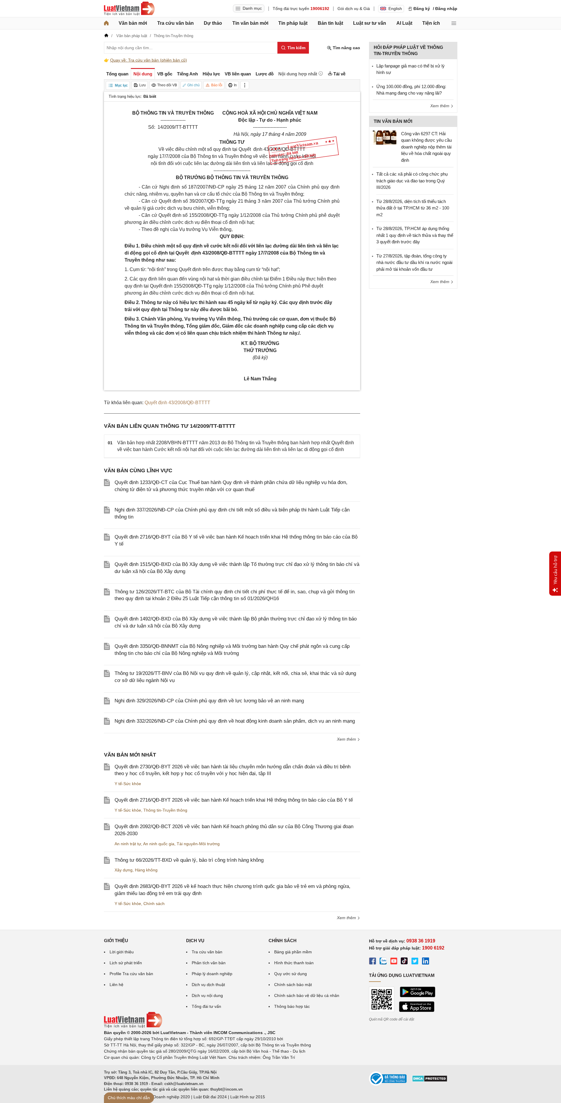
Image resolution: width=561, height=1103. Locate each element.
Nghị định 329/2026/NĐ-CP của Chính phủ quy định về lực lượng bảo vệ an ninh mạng (209, 701)
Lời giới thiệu (122, 952)
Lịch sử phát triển (126, 962)
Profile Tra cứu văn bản (131, 973)
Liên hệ (116, 984)
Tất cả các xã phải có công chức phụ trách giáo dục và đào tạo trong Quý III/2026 (412, 180)
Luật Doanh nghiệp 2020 (167, 1096)
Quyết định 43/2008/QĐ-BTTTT (177, 402)
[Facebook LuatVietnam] (372, 961)
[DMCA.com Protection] (429, 1080)
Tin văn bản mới (250, 23)
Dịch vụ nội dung (207, 995)
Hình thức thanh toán (294, 962)
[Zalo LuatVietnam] (383, 961)
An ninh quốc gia (158, 843)
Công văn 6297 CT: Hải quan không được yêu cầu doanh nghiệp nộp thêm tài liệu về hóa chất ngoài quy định (426, 147)
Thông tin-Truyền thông (165, 810)
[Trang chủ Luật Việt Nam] (129, 8)
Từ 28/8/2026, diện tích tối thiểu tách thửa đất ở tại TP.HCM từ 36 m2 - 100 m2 (412, 208)
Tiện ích (431, 23)
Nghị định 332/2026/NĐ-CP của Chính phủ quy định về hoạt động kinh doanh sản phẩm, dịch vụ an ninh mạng (235, 721)
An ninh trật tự (128, 843)
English (395, 8)
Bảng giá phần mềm (293, 952)
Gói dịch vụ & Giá (353, 8)
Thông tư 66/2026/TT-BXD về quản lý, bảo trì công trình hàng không (189, 860)
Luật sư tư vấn (369, 23)
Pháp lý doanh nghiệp (212, 973)
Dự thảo (213, 23)
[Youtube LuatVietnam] (393, 961)
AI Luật (404, 23)
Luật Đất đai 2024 (210, 1096)
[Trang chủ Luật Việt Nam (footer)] (133, 1026)
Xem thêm (347, 739)
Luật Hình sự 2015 (247, 1096)
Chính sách (154, 903)
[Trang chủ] (106, 23)
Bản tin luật (330, 23)
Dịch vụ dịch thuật (208, 984)
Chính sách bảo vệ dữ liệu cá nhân (306, 995)
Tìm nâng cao (346, 47)
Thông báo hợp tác (292, 1006)
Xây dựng (124, 870)
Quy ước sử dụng (290, 973)
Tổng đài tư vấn (206, 1006)
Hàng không (146, 870)
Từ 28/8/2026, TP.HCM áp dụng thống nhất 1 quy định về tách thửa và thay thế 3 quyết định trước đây (414, 235)
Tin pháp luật (292, 23)
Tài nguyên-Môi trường (198, 843)
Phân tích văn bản (209, 962)
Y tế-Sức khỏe (128, 783)
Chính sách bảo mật (293, 984)
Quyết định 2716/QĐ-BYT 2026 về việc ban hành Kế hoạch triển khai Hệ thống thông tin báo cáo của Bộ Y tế (234, 800)
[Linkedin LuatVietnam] (425, 961)
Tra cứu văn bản (175, 23)
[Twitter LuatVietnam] (414, 961)
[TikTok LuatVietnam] (404, 961)
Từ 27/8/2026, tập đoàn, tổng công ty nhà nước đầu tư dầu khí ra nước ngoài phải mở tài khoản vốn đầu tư (414, 262)
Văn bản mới (133, 23)
